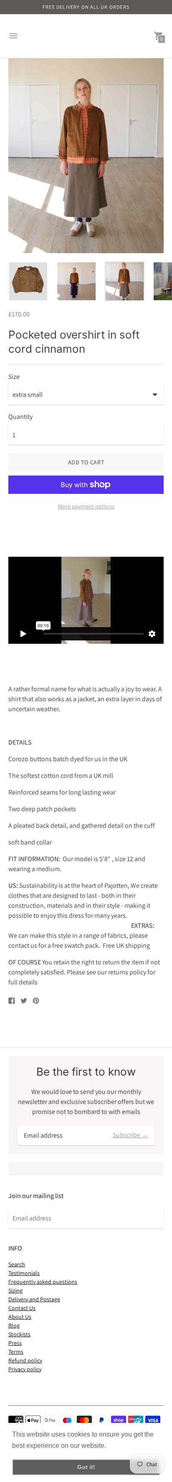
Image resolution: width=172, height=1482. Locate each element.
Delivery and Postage (34, 1299)
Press (15, 1343)
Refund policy (25, 1360)
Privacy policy (24, 1369)
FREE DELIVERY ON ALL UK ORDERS (86, 7)
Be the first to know (86, 1071)
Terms (15, 1351)
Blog (14, 1325)
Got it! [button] (86, 1467)
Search (16, 1264)
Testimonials (24, 1273)
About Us (19, 1316)
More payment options (86, 506)
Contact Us (21, 1308)
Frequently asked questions (42, 1281)
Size (14, 377)
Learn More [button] (126, 1445)
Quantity (20, 417)
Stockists (19, 1334)
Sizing (15, 1290)
